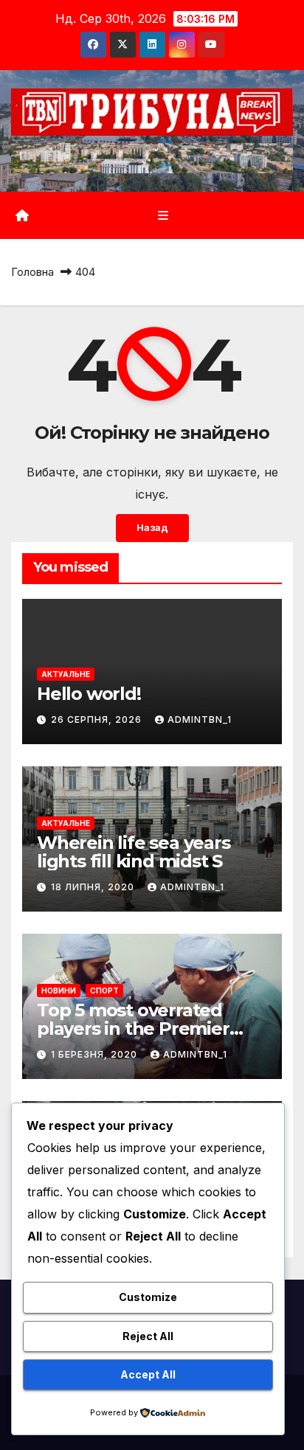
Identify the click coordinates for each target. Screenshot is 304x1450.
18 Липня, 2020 (94, 886)
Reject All (147, 1336)
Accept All (148, 1374)
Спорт (104, 990)
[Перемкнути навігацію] (163, 215)
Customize (148, 1297)
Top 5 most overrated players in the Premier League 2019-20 (133, 1028)
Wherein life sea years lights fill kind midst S (133, 852)
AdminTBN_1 (199, 719)
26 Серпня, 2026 (98, 719)
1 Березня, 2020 (95, 1054)
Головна (32, 272)
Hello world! (89, 693)
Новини (58, 990)
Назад (152, 527)
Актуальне (65, 674)
